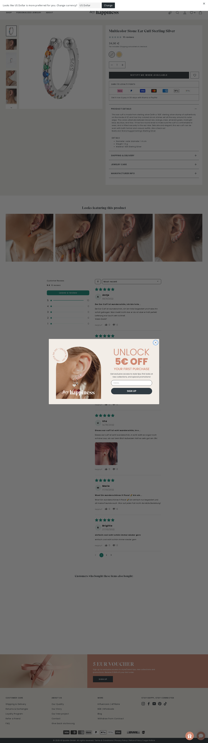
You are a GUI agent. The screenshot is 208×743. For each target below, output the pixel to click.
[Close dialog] (155, 342)
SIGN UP (131, 391)
